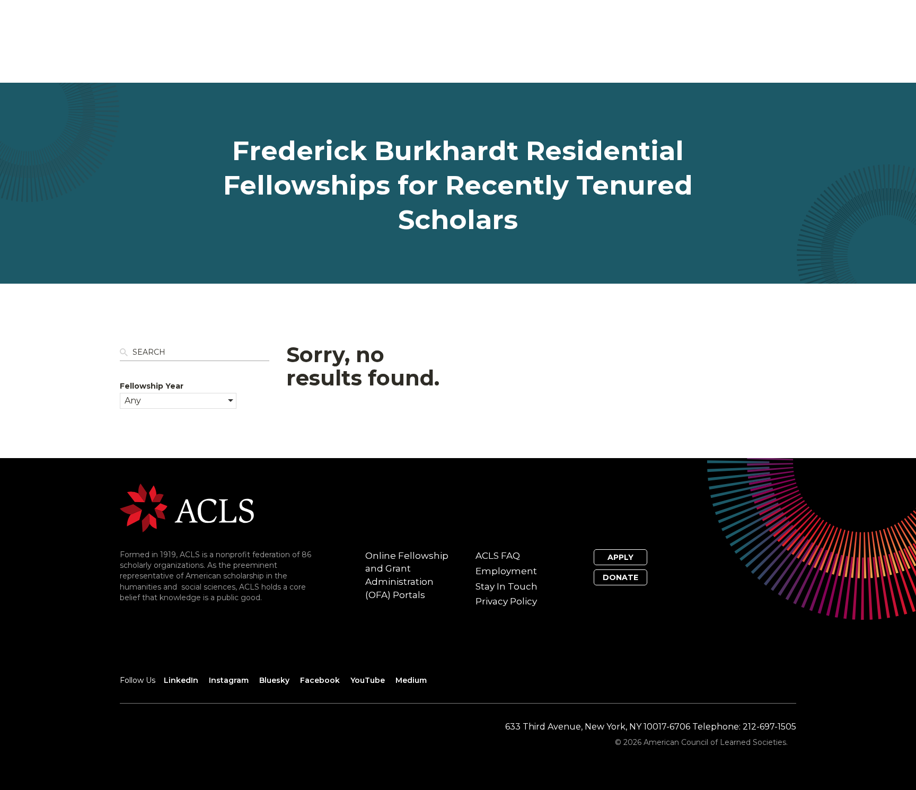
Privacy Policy (506, 601)
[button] (178, 401)
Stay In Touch (506, 586)
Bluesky (274, 680)
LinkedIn (181, 680)
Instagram (229, 680)
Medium (411, 680)
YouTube (367, 680)
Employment (506, 571)
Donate (620, 577)
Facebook (320, 680)
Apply (620, 557)
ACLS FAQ (497, 555)
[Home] (187, 507)
